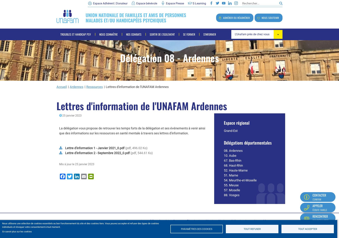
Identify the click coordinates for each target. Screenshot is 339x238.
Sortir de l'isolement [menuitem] (162, 34)
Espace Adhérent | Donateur (110, 3)
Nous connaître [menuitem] (108, 34)
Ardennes (76, 87)
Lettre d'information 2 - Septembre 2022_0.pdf (97, 153)
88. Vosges (231, 195)
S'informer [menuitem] (209, 34)
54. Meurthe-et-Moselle (240, 180)
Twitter (217, 3)
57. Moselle (232, 190)
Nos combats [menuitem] (133, 34)
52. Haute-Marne (236, 170)
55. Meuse (231, 185)
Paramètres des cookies (196, 229)
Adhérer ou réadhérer (236, 18)
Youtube (223, 3)
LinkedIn (230, 3)
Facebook (211, 3)
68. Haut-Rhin (233, 165)
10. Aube (230, 155)
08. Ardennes (233, 150)
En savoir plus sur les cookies (17, 231)
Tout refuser (252, 229)
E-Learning (199, 3)
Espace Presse (175, 3)
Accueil (61, 87)
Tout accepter (307, 229)
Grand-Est (231, 131)
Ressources (94, 87)
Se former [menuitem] (189, 34)
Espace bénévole (146, 3)
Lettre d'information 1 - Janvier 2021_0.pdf (94, 148)
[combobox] (256, 34)
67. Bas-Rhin (232, 160)
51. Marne (231, 175)
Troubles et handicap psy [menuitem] (75, 34)
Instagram (236, 3)
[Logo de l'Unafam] (67, 16)
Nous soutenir (270, 18)
